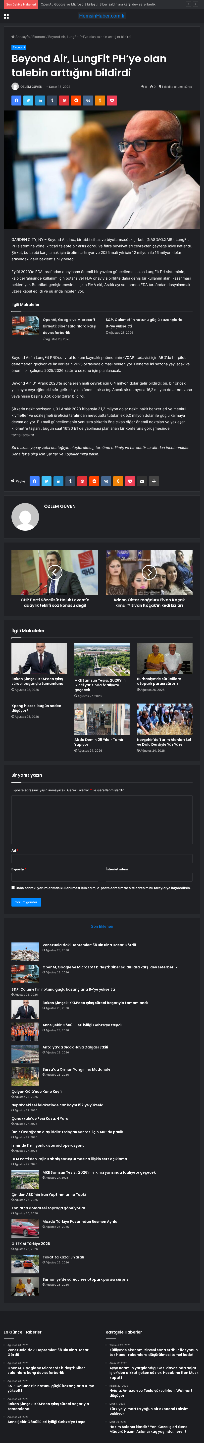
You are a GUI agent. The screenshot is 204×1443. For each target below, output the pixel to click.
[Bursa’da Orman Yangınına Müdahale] (25, 1076)
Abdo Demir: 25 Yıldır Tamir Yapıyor (98, 742)
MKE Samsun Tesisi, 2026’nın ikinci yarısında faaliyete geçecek (100, 685)
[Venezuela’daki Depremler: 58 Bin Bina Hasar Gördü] (25, 951)
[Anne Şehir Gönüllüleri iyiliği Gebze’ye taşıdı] (25, 1032)
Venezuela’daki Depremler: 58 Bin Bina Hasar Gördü (89, 944)
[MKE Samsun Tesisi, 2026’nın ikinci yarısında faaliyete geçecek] (102, 659)
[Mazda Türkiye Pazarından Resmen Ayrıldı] (25, 1228)
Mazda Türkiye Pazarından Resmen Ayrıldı (80, 1221)
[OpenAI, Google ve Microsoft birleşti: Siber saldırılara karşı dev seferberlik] (25, 325)
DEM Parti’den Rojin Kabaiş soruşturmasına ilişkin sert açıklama (69, 1158)
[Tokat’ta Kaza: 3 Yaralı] (25, 1264)
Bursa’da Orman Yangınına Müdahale (76, 1069)
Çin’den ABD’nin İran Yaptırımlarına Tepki (48, 1194)
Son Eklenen (102, 926)
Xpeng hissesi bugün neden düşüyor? (36, 708)
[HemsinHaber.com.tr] (102, 15)
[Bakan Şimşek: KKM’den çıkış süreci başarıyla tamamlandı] (39, 658)
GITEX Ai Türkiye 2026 (30, 1243)
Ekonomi (39, 37)
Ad (14, 850)
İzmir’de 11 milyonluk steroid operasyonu (48, 1145)
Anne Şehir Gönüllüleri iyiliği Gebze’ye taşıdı (82, 1025)
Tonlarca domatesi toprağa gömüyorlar (48, 1208)
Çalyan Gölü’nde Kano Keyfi (36, 1091)
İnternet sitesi (117, 869)
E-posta (18, 869)
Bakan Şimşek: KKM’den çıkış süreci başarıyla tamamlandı (37, 681)
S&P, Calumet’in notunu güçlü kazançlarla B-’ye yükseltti (84, 4)
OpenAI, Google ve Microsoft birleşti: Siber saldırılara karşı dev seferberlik (69, 326)
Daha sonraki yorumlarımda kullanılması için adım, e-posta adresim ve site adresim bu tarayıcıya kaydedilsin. (103, 888)
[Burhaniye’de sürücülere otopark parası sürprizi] (165, 658)
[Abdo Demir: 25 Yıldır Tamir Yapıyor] (102, 719)
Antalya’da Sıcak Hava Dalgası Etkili (75, 1047)
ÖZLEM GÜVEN (31, 87)
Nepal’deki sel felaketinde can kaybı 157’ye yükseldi (57, 1105)
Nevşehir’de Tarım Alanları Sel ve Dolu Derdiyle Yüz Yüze (164, 742)
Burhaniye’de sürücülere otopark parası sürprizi (159, 681)
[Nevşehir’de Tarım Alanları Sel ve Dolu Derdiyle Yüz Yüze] (165, 719)
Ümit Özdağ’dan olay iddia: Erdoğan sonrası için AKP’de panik (67, 1132)
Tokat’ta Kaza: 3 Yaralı (63, 1257)
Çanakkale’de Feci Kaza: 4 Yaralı (40, 1118)
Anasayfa (22, 37)
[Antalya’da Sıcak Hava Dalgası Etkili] (25, 1054)
